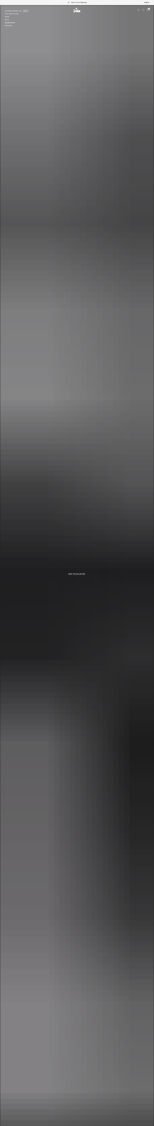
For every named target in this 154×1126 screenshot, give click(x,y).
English (146, 2)
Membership (10, 23)
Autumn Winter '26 (13, 11)
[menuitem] (17, 11)
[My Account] (138, 10)
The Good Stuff (12, 14)
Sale (7, 20)
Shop (7, 17)
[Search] (143, 10)
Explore (8, 25)
